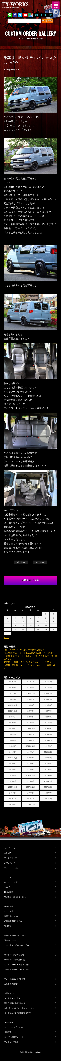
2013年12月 (48, 752)
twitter (20, 15)
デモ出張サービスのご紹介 (15, 935)
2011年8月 (48, 775)
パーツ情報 (8, 911)
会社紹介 (7, 853)
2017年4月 (48, 723)
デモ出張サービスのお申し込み (16, 945)
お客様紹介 (8, 1022)
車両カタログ (9, 993)
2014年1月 (30, 752)
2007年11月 (48, 787)
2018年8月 (30, 711)
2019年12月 (48, 699)
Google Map (30, 15)
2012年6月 (30, 769)
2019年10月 (12, 705)
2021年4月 (48, 688)
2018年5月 (12, 717)
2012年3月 (12, 775)
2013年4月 (30, 763)
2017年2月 (12, 728)
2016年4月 (48, 734)
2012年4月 (48, 769)
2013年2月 (48, 763)
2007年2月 (48, 799)
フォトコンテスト (11, 1042)
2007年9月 (12, 793)
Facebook (15, 15)
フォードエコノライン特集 (15, 979)
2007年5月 (30, 799)
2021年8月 (48, 682)
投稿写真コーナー (11, 1032)
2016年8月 (12, 734)
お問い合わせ (9, 863)
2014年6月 (12, 752)
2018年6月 (48, 711)
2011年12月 (30, 775)
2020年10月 (48, 693)
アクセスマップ (10, 858)
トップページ (9, 848)
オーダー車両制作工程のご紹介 (16, 969)
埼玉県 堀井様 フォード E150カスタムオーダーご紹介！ (30, 653)
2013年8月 (48, 758)
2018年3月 (48, 717)
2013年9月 (30, 758)
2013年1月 (12, 769)
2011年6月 (30, 781)
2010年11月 (48, 781)
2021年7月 (12, 688)
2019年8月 (30, 705)
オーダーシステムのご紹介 (15, 955)
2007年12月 (30, 787)
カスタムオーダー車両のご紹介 (16, 965)
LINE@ (10, 15)
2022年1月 (30, 682)
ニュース (7, 877)
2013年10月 (12, 758)
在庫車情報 (8, 906)
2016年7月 (30, 734)
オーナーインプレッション (15, 1027)
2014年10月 (30, 746)
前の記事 (21, 562)
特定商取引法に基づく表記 (15, 897)
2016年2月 (30, 740)
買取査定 (7, 926)
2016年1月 (48, 740)
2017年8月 (12, 723)
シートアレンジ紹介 (12, 998)
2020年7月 (30, 699)
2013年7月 (12, 763)
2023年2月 (12, 682)
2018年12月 (12, 711)
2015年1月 (12, 746)
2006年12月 (30, 804)
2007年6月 (12, 799)
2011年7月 (12, 781)
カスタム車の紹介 (11, 984)
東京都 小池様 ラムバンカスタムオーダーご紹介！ (28, 662)
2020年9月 (12, 699)
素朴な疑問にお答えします (15, 1003)
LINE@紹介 (9, 892)
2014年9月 (48, 746)
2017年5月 (30, 723)
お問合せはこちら (30, 580)
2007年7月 (48, 793)
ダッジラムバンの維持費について (17, 1013)
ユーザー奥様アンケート (14, 1037)
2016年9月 (48, 728)
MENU (56, 5)
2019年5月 (48, 705)
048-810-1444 (45, 15)
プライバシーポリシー (13, 868)
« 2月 (6, 637)
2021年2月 (12, 693)
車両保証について (11, 916)
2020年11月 (30, 693)
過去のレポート (10, 940)
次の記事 (40, 562)
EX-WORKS (19, 5)
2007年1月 (12, 804)
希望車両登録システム (13, 921)
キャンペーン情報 (11, 882)
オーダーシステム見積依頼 (15, 960)
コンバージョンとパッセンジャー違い (19, 1008)
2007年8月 (30, 793)
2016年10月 (30, 728)
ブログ (7, 887)
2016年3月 (12, 740)
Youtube (25, 15)
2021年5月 (30, 688)
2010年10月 (12, 787)
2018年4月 (30, 717)
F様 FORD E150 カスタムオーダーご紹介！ (24, 649)
